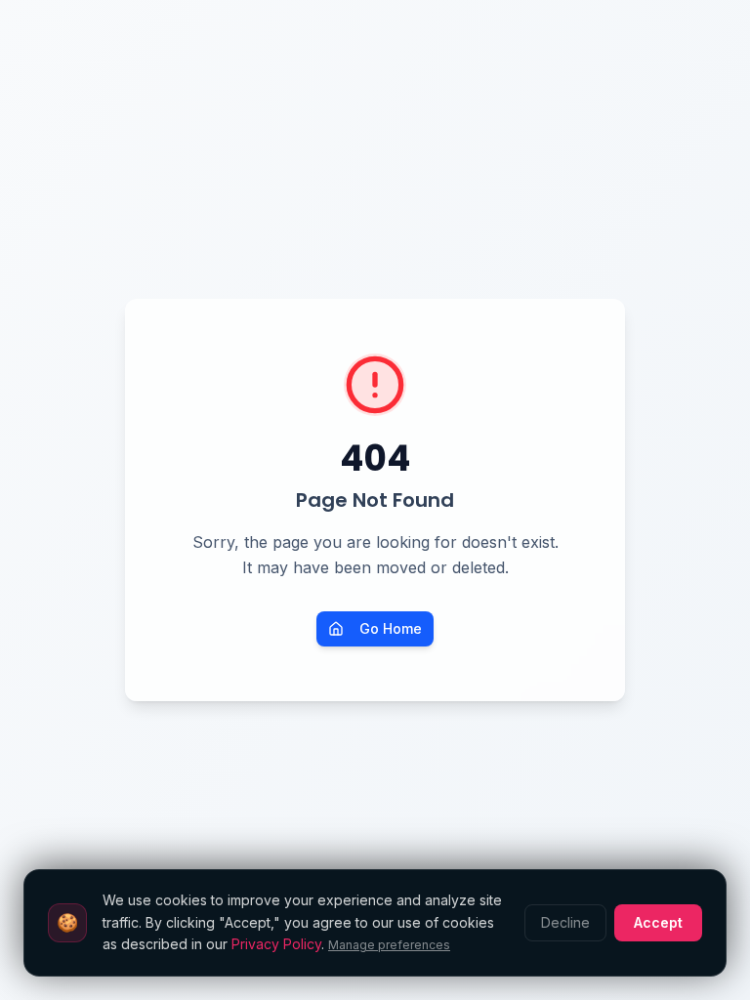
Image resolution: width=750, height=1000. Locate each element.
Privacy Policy (276, 944)
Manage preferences (389, 945)
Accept (658, 922)
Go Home (390, 628)
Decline (565, 922)
